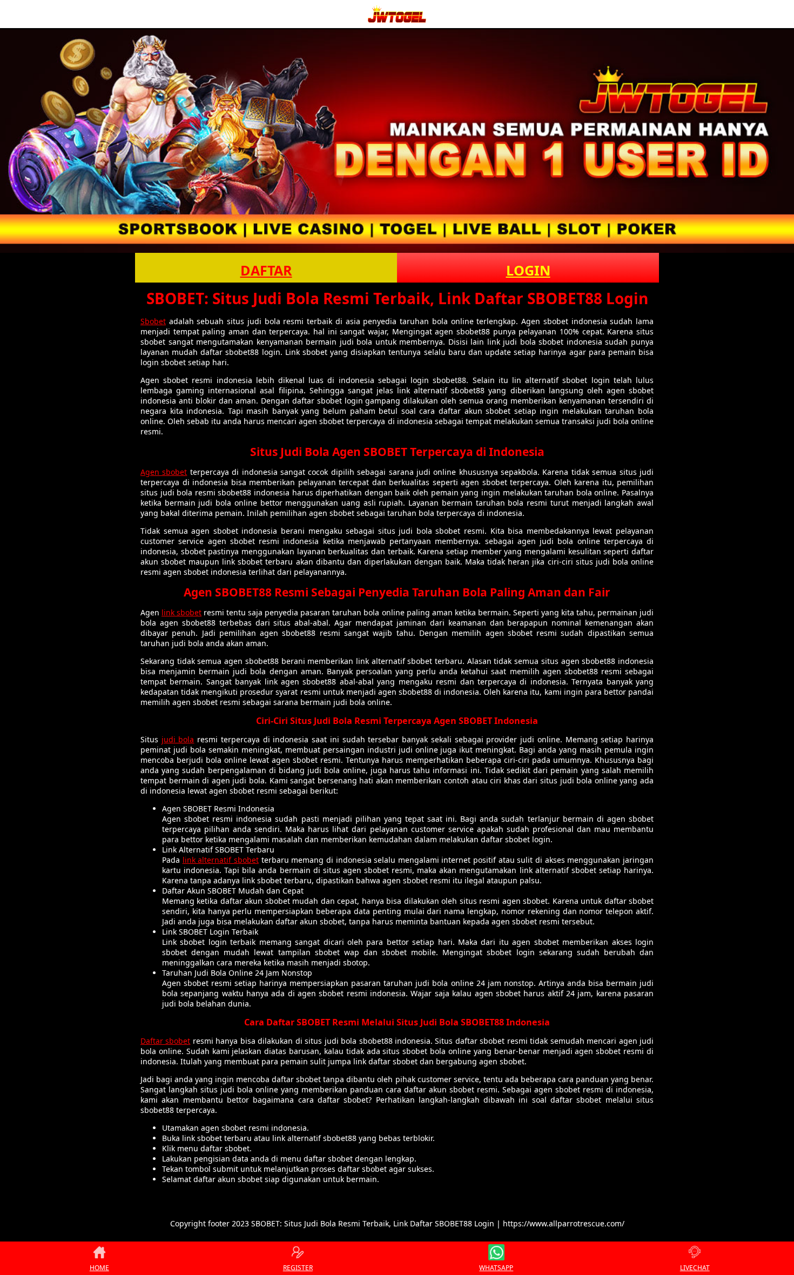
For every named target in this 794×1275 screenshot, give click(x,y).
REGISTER (298, 1267)
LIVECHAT (695, 1267)
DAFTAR (266, 270)
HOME (99, 1267)
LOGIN (528, 270)
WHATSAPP (496, 1267)
